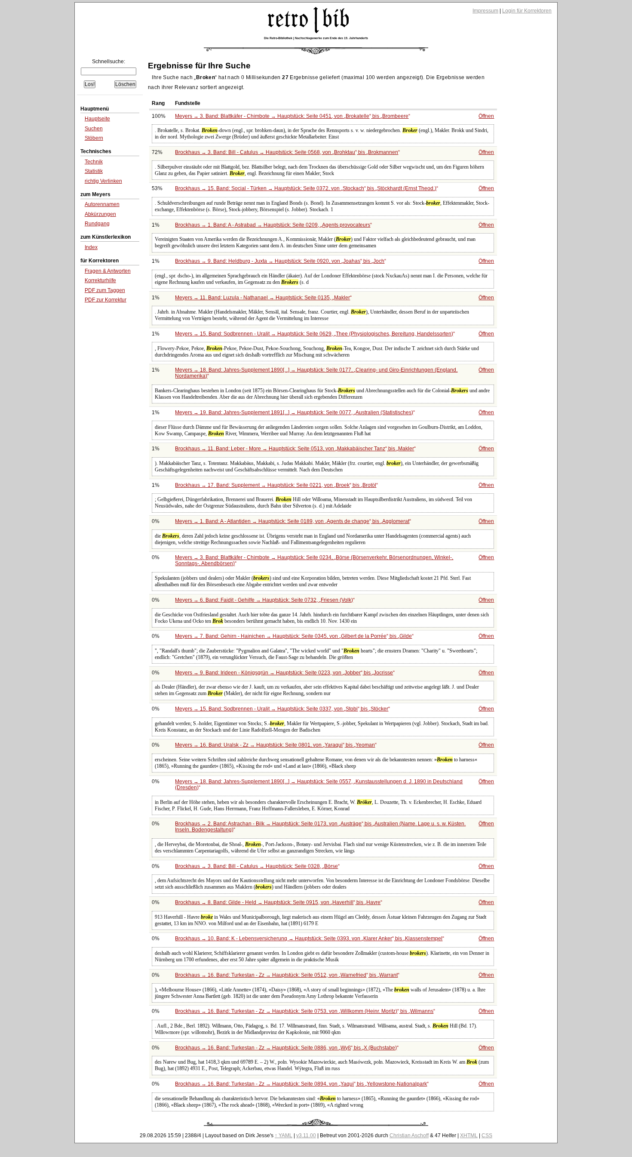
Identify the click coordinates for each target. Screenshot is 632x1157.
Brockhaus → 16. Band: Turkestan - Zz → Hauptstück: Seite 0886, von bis (286, 1048)
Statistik (94, 171)
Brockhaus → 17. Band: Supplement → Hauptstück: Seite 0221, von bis (275, 485)
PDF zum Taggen (105, 290)
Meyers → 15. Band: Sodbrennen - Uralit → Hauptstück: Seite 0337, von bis (281, 709)
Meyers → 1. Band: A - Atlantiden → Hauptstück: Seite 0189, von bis (292, 521)
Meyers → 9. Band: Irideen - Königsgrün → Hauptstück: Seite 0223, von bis (284, 673)
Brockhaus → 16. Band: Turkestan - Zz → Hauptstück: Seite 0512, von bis (286, 975)
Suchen (94, 129)
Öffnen (486, 116)
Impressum (485, 11)
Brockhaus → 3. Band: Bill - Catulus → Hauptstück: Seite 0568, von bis (286, 152)
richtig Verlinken (103, 181)
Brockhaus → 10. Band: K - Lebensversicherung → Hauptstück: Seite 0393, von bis (308, 938)
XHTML (469, 1135)
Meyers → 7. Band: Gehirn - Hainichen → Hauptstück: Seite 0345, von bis (293, 636)
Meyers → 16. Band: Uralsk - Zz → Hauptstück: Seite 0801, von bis (275, 745)
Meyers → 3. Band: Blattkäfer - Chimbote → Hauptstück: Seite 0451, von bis (291, 116)
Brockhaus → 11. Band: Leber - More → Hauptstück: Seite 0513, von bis (294, 449)
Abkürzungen (100, 214)
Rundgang (97, 224)
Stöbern (94, 138)
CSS (487, 1135)
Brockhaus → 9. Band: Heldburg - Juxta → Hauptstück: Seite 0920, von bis (279, 261)
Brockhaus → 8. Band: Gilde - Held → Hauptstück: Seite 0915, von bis (277, 902)
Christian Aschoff (409, 1135)
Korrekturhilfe (100, 280)
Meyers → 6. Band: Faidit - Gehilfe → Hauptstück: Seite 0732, (264, 600)
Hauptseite (97, 119)
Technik (94, 162)
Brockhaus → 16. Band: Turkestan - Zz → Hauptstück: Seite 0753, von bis (304, 1011)
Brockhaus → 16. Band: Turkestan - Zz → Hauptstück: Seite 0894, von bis (301, 1084)
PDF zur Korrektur (105, 300)
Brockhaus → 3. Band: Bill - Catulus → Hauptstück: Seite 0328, (256, 866)
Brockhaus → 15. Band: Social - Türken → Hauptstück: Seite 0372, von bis (305, 188)
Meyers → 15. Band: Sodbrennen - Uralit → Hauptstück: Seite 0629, (314, 334)
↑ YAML (283, 1135)
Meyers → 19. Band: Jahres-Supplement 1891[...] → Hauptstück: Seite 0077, (294, 412)
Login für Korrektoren (527, 11)
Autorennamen (102, 204)
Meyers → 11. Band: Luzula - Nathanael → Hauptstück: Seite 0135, (262, 298)
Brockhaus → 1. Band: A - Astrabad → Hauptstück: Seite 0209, (272, 225)
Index (91, 247)
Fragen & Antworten (108, 271)
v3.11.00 (306, 1135)
